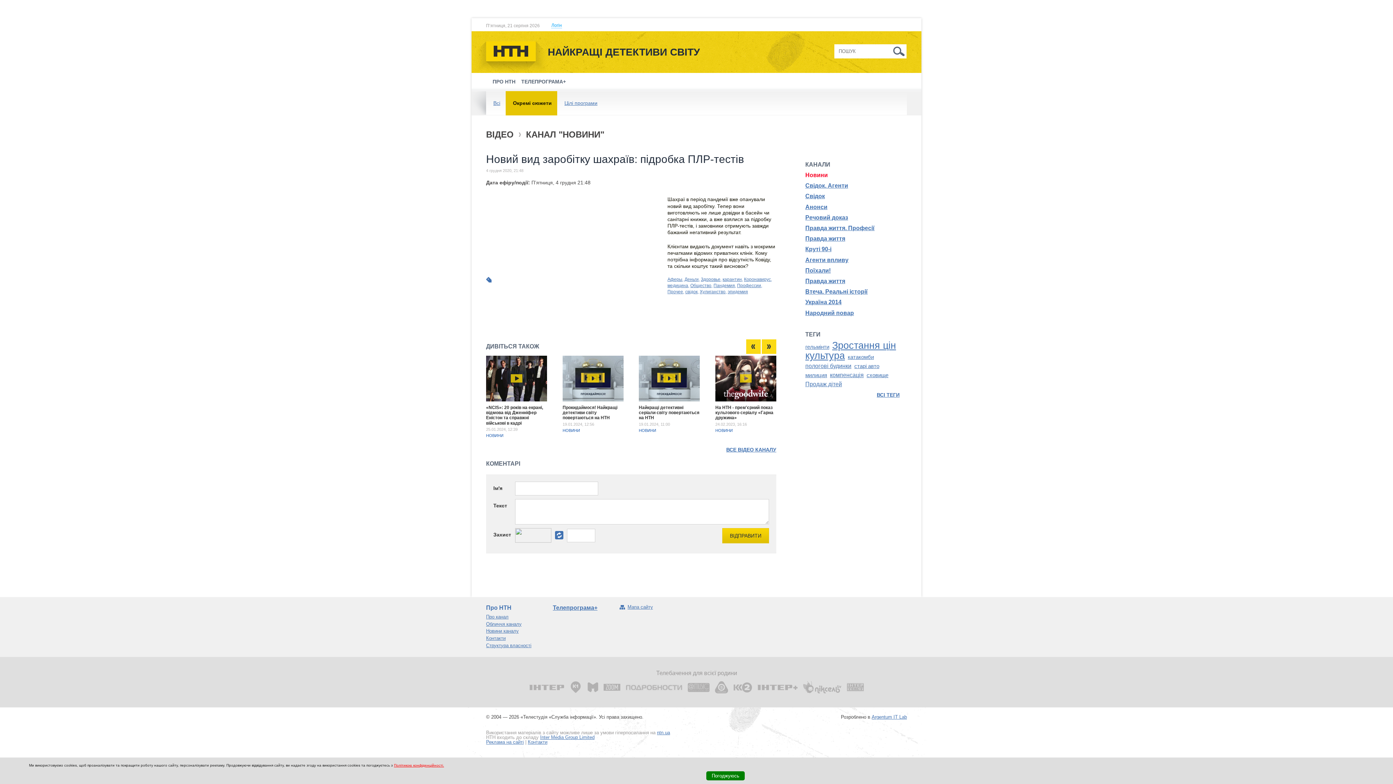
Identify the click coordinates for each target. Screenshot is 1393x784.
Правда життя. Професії (840, 228)
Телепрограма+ (543, 82)
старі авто (866, 366)
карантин (732, 279)
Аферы (674, 279)
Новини (495, 435)
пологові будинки (828, 366)
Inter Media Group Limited (567, 737)
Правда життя (825, 239)
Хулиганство (713, 291)
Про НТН (504, 82)
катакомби (861, 357)
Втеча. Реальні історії (836, 292)
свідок (691, 291)
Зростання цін (864, 345)
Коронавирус (757, 279)
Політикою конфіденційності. (419, 765)
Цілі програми (580, 103)
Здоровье (710, 279)
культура (825, 355)
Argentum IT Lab (889, 717)
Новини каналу (502, 631)
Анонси (816, 207)
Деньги (692, 279)
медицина (677, 285)
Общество (700, 285)
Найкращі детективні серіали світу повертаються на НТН (669, 413)
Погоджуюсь (725, 776)
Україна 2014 (823, 302)
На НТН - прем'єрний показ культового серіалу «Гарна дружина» (744, 413)
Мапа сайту (640, 607)
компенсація (847, 375)
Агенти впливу (826, 260)
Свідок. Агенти (826, 186)
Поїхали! (818, 271)
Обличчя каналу (504, 624)
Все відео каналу (751, 450)
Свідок (815, 196)
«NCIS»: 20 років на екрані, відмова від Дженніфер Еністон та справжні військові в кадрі (514, 415)
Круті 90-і (818, 249)
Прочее (675, 291)
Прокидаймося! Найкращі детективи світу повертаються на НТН (590, 413)
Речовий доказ (826, 218)
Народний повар (829, 313)
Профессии (749, 285)
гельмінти (817, 347)
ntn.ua (663, 732)
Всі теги (888, 395)
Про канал (497, 617)
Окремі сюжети (532, 103)
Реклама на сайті (505, 742)
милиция (816, 375)
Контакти (496, 638)
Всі (496, 103)
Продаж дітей (823, 384)
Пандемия (724, 285)
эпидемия (738, 291)
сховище (877, 375)
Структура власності (508, 645)
